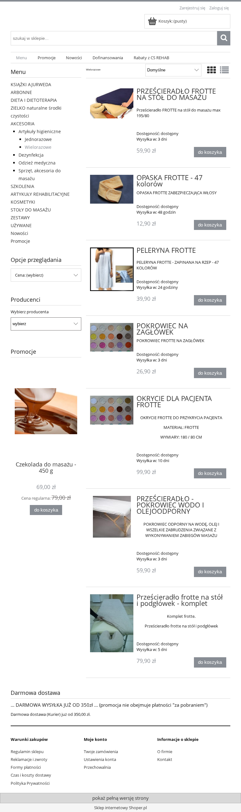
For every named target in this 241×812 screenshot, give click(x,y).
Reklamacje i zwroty (29, 759)
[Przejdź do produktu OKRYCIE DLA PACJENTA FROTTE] (112, 410)
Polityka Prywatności (30, 783)
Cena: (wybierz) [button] (29, 275)
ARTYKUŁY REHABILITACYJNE (40, 194)
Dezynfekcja (31, 155)
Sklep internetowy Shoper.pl (120, 807)
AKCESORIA (23, 124)
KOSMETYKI (23, 202)
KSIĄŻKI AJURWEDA (31, 84)
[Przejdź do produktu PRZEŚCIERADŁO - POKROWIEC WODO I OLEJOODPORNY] (112, 517)
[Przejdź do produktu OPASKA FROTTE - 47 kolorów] (112, 189)
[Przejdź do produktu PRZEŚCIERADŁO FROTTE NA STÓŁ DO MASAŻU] (112, 103)
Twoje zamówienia (101, 751)
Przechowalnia (97, 767)
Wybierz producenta (30, 312)
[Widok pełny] (224, 70)
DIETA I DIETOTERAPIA (34, 100)
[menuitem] (21, 57)
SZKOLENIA (22, 186)
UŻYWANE (21, 225)
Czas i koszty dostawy (31, 775)
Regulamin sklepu (27, 751)
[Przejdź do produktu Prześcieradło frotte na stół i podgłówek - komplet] (112, 623)
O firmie (164, 751)
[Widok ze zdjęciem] (211, 70)
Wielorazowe (38, 147)
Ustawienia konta (100, 759)
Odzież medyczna (37, 163)
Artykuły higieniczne (40, 131)
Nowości (19, 233)
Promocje (20, 241)
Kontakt (164, 759)
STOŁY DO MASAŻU (31, 210)
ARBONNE (21, 92)
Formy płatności (26, 767)
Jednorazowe (38, 139)
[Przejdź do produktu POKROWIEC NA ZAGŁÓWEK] (112, 337)
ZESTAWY (20, 218)
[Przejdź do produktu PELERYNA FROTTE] (112, 269)
